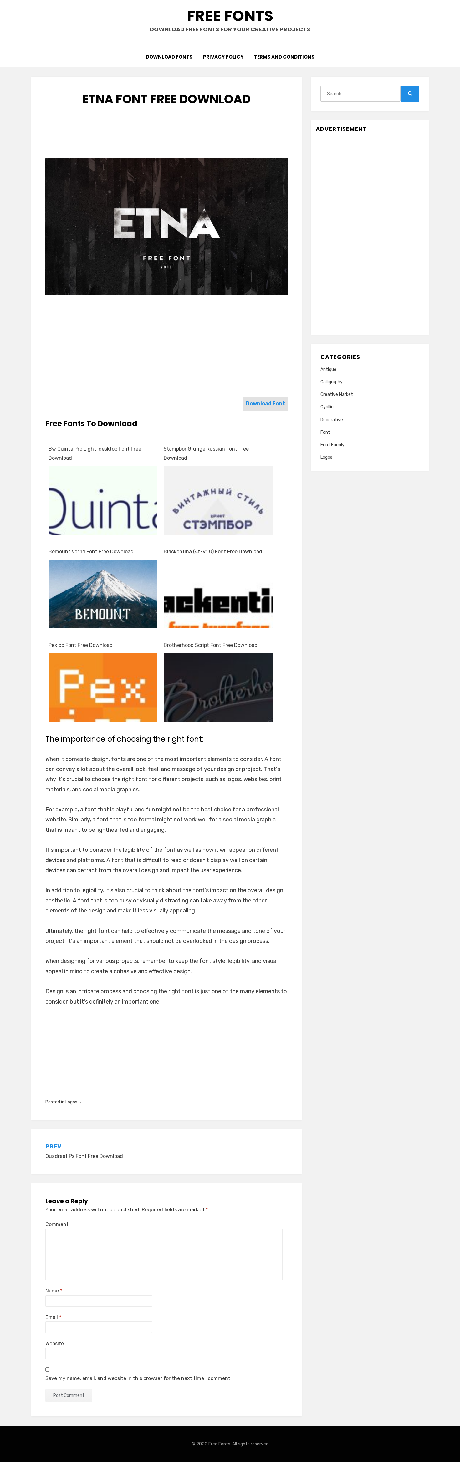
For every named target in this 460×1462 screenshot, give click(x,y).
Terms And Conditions (284, 57)
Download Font (265, 403)
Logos (71, 1102)
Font (325, 432)
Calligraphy (331, 382)
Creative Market (336, 394)
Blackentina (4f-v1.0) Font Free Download (213, 552)
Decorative (331, 419)
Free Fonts (230, 15)
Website (54, 1344)
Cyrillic (327, 407)
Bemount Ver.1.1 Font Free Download (91, 552)
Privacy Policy (223, 57)
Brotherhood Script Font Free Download (211, 645)
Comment (57, 1224)
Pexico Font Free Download (81, 645)
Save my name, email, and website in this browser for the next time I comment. (138, 1378)
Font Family (332, 444)
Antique (328, 369)
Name (53, 1291)
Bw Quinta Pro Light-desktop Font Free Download (95, 453)
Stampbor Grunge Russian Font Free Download (206, 453)
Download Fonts (169, 57)
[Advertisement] (166, 138)
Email (53, 1317)
